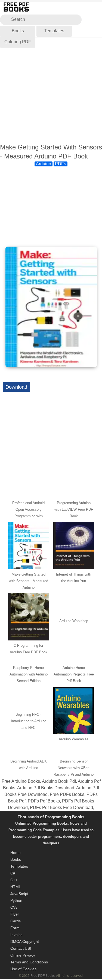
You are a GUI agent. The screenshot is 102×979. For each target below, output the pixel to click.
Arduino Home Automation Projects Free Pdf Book (74, 674)
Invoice (16, 934)
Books (18, 30)
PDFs (60, 163)
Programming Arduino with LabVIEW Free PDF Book (73, 509)
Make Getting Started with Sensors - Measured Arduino (28, 581)
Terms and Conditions (29, 962)
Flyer (14, 914)
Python (16, 900)
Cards (15, 921)
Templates (54, 30)
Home (15, 852)
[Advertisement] (51, 90)
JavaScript (19, 893)
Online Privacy (22, 955)
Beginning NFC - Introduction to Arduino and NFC (28, 721)
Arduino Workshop (73, 621)
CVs (13, 907)
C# (12, 873)
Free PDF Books (42, 976)
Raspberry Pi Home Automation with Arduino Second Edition (29, 674)
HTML (15, 887)
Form (15, 928)
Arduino (43, 163)
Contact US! (20, 948)
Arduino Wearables (73, 739)
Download (16, 387)
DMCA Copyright (24, 941)
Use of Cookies (23, 969)
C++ (13, 880)
